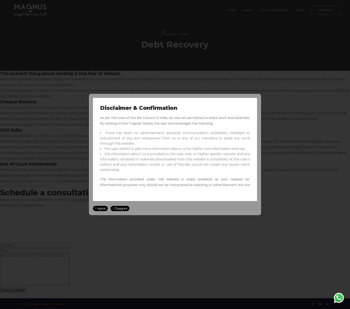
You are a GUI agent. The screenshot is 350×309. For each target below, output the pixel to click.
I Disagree (120, 208)
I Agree (100, 208)
